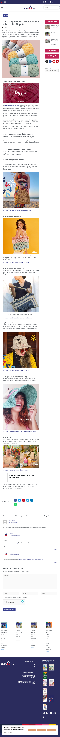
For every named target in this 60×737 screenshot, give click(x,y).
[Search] (58, 7)
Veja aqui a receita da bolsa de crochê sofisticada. (18, 318)
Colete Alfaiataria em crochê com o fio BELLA (55, 34)
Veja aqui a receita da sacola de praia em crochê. (17, 210)
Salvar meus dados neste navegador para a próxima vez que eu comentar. (16, 597)
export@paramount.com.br (27, 672)
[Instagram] (43, 2)
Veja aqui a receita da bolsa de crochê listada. (16, 262)
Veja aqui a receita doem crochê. (16, 370)
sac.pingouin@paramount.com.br (26, 664)
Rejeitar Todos (42, 730)
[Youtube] (48, 2)
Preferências (32, 730)
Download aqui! (45, 661)
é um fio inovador (11, 105)
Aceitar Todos (52, 730)
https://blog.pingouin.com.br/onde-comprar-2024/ (11, 543)
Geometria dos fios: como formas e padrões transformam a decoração (55, 42)
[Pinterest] (50, 2)
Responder (55, 530)
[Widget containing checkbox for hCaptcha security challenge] (14, 602)
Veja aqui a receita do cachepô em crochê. (15, 470)
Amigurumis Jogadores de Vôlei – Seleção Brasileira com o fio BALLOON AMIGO (4, 639)
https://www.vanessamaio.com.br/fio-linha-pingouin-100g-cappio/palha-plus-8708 (31, 559)
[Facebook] (46, 2)
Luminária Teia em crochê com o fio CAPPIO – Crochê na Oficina (55, 27)
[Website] (49, 593)
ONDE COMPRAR (52, 50)
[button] (5, 2)
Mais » (2, 649)
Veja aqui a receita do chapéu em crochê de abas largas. (20, 431)
